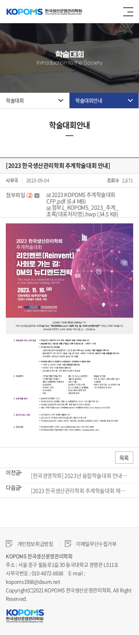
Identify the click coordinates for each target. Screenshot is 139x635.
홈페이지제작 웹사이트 (51, 598)
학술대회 (15, 100)
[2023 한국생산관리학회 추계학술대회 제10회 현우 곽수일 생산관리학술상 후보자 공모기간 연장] (79, 490)
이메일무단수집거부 (96, 543)
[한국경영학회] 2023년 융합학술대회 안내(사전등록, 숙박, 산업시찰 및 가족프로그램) (79, 475)
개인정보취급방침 (34, 543)
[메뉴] (128, 11)
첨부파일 (19, 194)
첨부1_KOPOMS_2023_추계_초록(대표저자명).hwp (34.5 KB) (82, 210)
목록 (124, 457)
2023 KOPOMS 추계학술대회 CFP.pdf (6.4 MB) (80, 197)
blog (79, 598)
